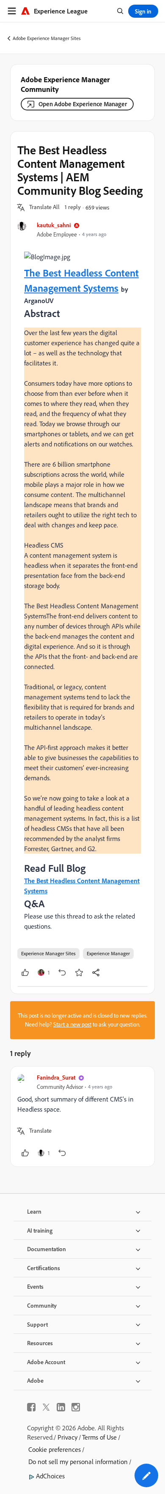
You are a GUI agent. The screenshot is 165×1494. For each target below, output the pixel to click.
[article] (82, 1116)
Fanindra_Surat (56, 1077)
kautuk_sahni (54, 224)
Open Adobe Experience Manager (82, 104)
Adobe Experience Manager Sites (47, 38)
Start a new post (72, 1024)
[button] (44, 207)
